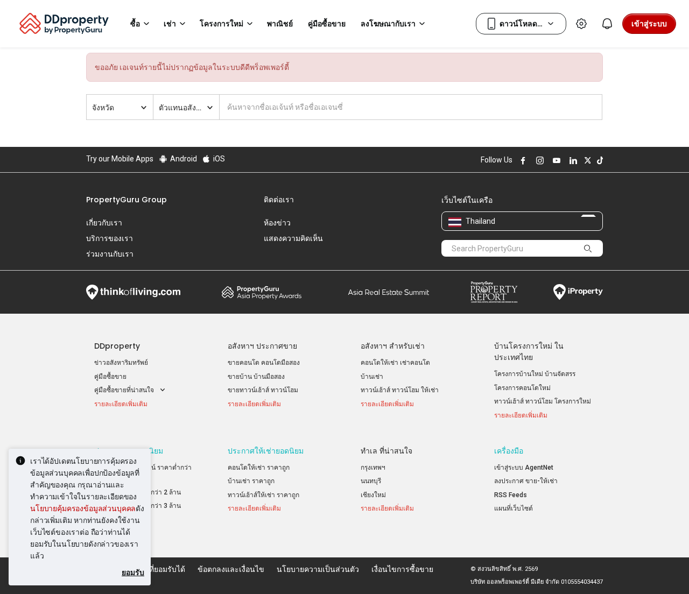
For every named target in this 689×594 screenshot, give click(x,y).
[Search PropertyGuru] (587, 248)
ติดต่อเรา (279, 199)
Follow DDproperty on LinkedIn (571, 160)
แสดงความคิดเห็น (293, 238)
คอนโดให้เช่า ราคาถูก (259, 467)
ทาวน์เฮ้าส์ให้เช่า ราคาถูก (263, 495)
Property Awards (261, 292)
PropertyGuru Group (126, 199)
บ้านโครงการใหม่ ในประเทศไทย (529, 352)
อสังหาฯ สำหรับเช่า (393, 346)
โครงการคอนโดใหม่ (522, 388)
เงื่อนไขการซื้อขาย (402, 569)
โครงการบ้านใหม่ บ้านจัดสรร (534, 374)
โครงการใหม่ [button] (221, 23)
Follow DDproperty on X (586, 160)
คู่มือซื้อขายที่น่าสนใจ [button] (125, 390)
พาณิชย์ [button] (280, 23)
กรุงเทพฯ (373, 467)
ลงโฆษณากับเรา (388, 23)
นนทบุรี (371, 481)
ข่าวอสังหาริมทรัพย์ (121, 362)
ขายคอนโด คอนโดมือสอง (264, 362)
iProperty (578, 292)
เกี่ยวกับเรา (104, 222)
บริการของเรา (109, 238)
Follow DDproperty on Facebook (521, 160)
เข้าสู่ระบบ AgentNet (523, 467)
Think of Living (133, 292)
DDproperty (117, 346)
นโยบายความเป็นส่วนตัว (318, 569)
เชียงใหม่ (373, 495)
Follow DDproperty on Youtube (555, 160)
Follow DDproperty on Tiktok (598, 160)
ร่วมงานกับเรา (109, 254)
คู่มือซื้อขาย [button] (327, 23)
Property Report (494, 292)
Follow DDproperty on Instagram (538, 160)
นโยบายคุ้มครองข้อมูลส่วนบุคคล (83, 508)
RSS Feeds (510, 495)
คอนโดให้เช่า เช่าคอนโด (395, 362)
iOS (218, 158)
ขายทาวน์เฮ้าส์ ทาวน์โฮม (263, 390)
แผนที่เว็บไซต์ (513, 508)
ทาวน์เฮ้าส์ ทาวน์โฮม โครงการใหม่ (542, 401)
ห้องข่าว (277, 222)
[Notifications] (607, 23)
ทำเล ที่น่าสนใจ (386, 450)
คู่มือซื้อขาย (110, 376)
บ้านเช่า (372, 376)
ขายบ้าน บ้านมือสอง (256, 376)
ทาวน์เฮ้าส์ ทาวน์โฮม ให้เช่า (400, 390)
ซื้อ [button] (135, 23)
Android (182, 158)
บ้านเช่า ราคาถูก (251, 481)
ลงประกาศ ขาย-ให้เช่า (526, 481)
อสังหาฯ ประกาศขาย (262, 346)
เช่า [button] (170, 23)
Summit (388, 292)
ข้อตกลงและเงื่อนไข (231, 569)
